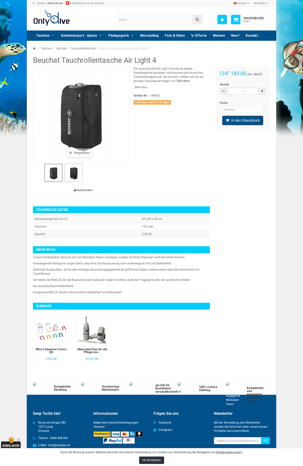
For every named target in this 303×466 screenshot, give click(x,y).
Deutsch (242, 3)
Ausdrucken (84, 190)
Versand (98, 426)
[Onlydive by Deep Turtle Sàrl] (71, 18)
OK (265, 440)
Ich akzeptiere (151, 460)
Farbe (224, 102)
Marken (219, 35)
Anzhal (224, 84)
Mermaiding (149, 35)
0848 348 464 (59, 438)
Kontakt (252, 35)
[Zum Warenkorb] (236, 19)
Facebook (165, 422)
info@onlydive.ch (59, 445)
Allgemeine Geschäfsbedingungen (115, 422)
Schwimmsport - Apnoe (79, 35)
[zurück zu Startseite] (34, 48)
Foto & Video (175, 35)
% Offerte (199, 35)
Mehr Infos (141, 87)
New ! (235, 35)
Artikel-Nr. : (141, 95)
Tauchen (42, 35)
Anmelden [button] (260, 3)
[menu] (222, 19)
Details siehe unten (228, 452)
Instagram (165, 429)
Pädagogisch (118, 35)
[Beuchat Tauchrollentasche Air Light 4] (53, 173)
